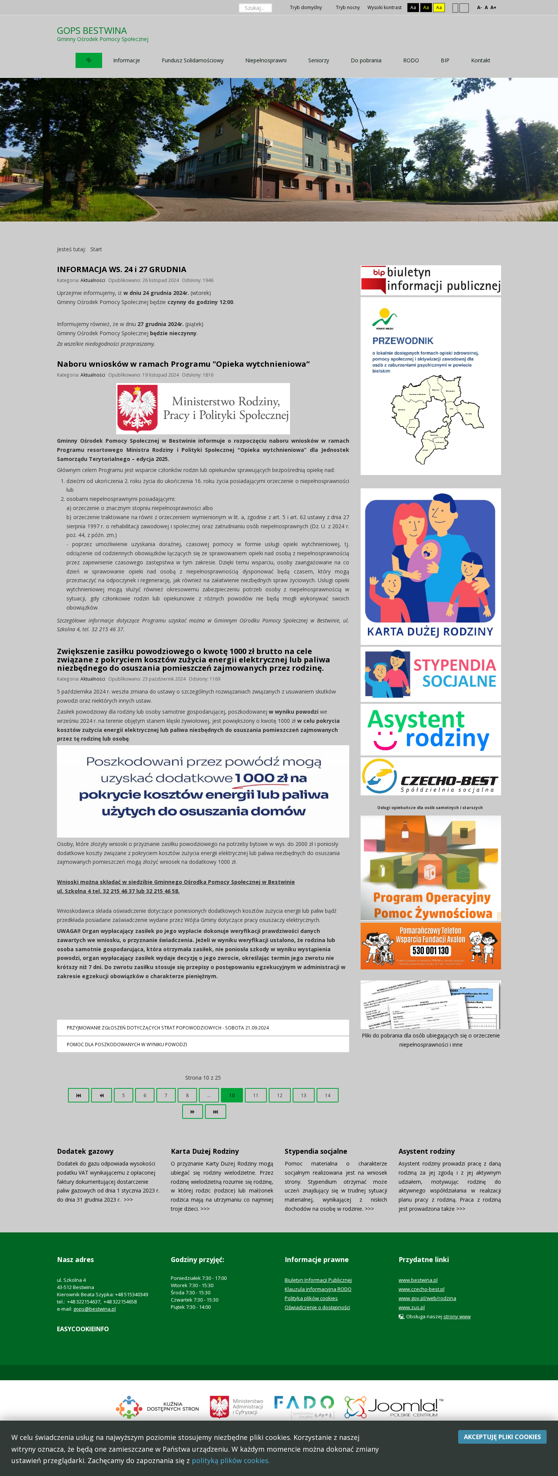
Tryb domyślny (305, 7)
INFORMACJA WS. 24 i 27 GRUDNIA (121, 269)
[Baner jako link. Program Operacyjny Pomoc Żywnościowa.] (431, 867)
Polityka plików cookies (311, 1298)
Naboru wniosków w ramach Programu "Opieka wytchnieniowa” (183, 364)
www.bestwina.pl (418, 1279)
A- (479, 7)
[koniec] (215, 1111)
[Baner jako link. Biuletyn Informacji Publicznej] (431, 279)
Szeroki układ (464, 7)
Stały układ (455, 7)
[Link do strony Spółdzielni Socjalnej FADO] (304, 1406)
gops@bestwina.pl (94, 1308)
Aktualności (92, 280)
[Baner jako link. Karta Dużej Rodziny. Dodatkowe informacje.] (431, 566)
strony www (457, 1316)
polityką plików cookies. (231, 1460)
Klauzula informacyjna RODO (318, 1289)
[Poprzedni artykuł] (101, 1095)
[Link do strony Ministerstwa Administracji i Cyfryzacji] (237, 1406)
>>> (128, 1199)
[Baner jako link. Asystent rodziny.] (431, 729)
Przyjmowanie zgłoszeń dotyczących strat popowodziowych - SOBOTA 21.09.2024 (168, 1028)
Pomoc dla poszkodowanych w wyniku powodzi (127, 1044)
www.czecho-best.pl (422, 1289)
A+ (493, 7)
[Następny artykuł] (192, 1111)
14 (327, 1095)
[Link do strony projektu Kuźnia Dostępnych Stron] (157, 1406)
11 (256, 1095)
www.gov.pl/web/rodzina (427, 1298)
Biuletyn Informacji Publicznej (318, 1279)
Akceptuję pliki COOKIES (502, 1437)
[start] (78, 1095)
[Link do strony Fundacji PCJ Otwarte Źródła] (394, 1406)
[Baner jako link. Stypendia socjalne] (431, 673)
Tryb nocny (347, 7)
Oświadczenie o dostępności (317, 1307)
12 (279, 1095)
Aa (413, 7)
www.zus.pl (412, 1307)
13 (303, 1095)
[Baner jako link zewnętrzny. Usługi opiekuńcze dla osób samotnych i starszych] (431, 776)
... (209, 1095)
